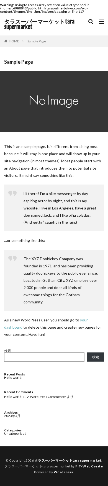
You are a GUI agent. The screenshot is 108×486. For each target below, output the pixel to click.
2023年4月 (12, 416)
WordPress (63, 472)
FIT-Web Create (89, 466)
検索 (7, 351)
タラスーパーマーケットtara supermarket (39, 24)
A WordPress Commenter (46, 397)
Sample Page (36, 41)
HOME (14, 41)
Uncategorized (15, 433)
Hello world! (13, 377)
